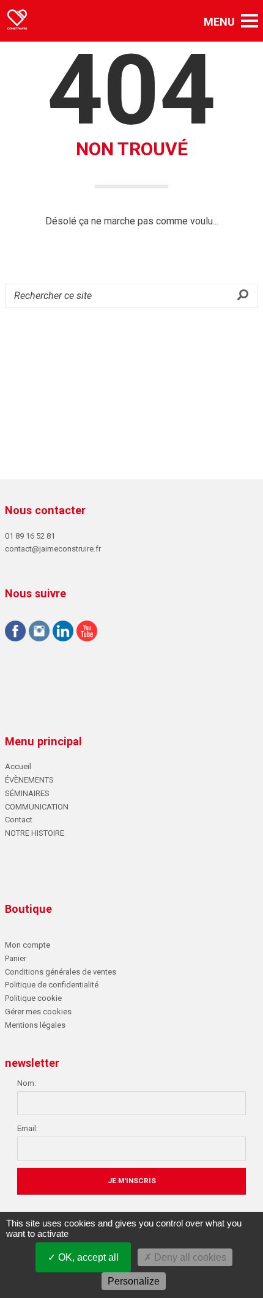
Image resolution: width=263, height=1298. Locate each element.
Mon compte (27, 945)
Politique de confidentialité (51, 984)
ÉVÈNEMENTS (29, 779)
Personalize (134, 1281)
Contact (18, 819)
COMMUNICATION (37, 806)
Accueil (18, 766)
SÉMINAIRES (27, 793)
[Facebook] (15, 632)
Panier (15, 958)
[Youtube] (86, 632)
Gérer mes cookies (38, 1011)
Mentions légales (35, 1025)
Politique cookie (33, 998)
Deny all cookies (189, 1257)
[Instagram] (39, 632)
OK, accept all (87, 1257)
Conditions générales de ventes (60, 971)
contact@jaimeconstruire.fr (53, 548)
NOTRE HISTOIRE (34, 833)
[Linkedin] (63, 632)
